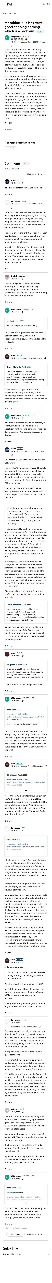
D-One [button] (13, 448)
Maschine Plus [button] (11, 148)
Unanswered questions (26, 1254)
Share (8, 129)
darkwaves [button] (15, 201)
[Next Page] (41, 174)
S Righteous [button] (16, 36)
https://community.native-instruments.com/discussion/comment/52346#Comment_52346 (26, 846)
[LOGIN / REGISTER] (48, 4)
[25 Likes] (26, 39)
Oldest (15, 169)
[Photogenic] (12, 39)
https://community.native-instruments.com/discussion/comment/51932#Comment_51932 (26, 717)
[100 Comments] (19, 39)
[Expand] (26, 790)
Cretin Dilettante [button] (18, 276)
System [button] (42, 42)
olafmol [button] (14, 1109)
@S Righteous (11, 1003)
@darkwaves (11, 967)
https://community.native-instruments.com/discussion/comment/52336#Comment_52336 (26, 782)
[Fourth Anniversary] (15, 39)
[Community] (9, 4)
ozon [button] (13, 355)
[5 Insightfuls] (22, 39)
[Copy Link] (12, 46)
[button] (7, 37)
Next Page (15, 1234)
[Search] (44, 4)
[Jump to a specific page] (45, 174)
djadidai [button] (14, 180)
